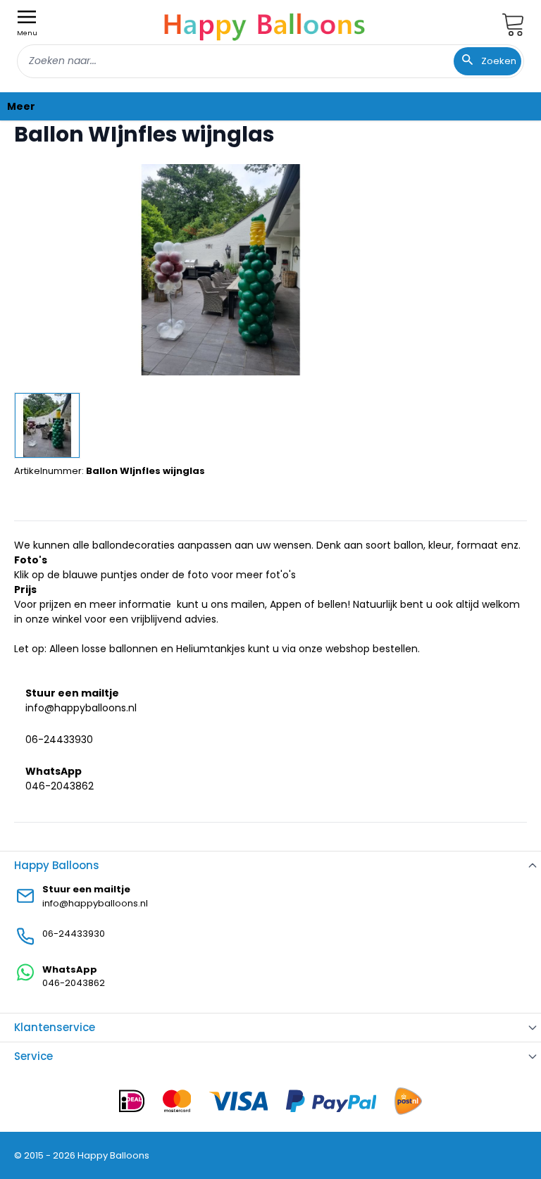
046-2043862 (59, 786)
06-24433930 (59, 739)
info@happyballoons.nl (81, 708)
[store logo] (265, 24)
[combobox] (270, 61)
